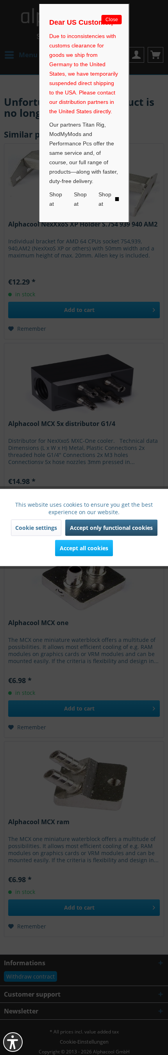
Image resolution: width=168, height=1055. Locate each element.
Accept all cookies (84, 548)
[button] (13, 1042)
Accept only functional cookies (111, 527)
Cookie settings (36, 527)
